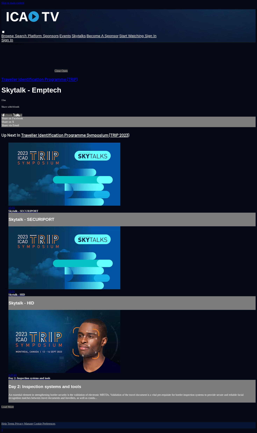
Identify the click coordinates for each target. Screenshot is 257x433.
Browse (8, 36)
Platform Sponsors (43, 36)
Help (4, 423)
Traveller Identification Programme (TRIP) (39, 79)
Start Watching (132, 36)
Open (65, 70)
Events (65, 36)
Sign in (150, 36)
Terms (11, 423)
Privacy (19, 423)
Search (21, 36)
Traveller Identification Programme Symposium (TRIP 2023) (75, 134)
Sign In (7, 40)
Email (19, 114)
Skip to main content (12, 2)
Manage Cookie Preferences (39, 423)
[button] (3, 32)
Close (58, 70)
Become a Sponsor (103, 36)
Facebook (7, 114)
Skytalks (79, 36)
